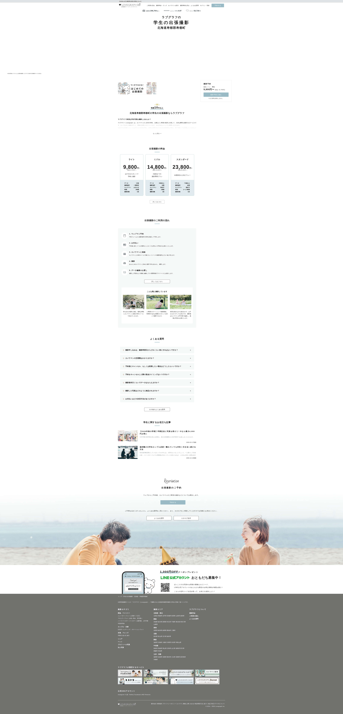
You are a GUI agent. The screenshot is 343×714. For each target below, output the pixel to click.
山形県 (178, 615)
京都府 (160, 642)
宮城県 (169, 615)
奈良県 (173, 642)
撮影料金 (192, 613)
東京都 (178, 621)
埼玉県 (169, 621)
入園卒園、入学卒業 (142, 621)
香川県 (182, 648)
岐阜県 (160, 630)
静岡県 (165, 630)
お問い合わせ (190, 703)
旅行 (128, 635)
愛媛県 (156, 651)
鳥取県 (156, 648)
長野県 (156, 630)
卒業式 (120, 635)
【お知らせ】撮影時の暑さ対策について (130, 1)
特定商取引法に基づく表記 (203, 703)
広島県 (169, 648)
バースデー (132, 621)
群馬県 (165, 621)
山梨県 (156, 624)
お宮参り (133, 615)
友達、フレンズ (123, 632)
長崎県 (165, 657)
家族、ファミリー (124, 613)
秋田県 (173, 615)
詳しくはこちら (157, 202)
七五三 (138, 615)
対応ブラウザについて (218, 703)
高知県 (160, 651)
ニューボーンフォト (124, 615)
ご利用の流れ (151, 5)
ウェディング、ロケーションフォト (133, 629)
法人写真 (121, 647)
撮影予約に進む (216, 94)
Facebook (137, 694)
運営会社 (153, 703)
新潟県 (156, 636)
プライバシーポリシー (169, 703)
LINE (142, 694)
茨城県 (156, 621)
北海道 (156, 615)
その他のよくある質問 (157, 409)
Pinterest (147, 694)
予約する (218, 5)
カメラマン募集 (181, 703)
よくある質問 (195, 5)
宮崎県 (178, 657)
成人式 (124, 635)
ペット (120, 641)
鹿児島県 (183, 657)
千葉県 (173, 621)
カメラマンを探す (173, 5)
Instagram (121, 694)
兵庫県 (169, 642)
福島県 (182, 615)
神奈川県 (183, 621)
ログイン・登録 (204, 5)
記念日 (120, 629)
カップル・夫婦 (123, 627)
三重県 (173, 630)
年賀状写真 (121, 623)
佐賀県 (160, 657)
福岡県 (156, 657)
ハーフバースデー (123, 621)
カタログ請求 (186, 518)
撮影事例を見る (184, 5)
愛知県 (169, 630)
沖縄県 (156, 659)
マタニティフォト (123, 618)
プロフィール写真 (124, 644)
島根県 (160, 648)
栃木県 (160, 621)
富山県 (160, 636)
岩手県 (165, 615)
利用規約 (159, 703)
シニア (120, 639)
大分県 (173, 657)
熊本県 (169, 657)
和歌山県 (178, 642)
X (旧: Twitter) (129, 694)
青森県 (160, 615)
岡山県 (165, 648)
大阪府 (165, 642)
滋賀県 (156, 642)
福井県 (169, 636)
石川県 (165, 636)
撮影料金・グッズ (161, 5)
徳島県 (178, 648)
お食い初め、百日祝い (135, 618)
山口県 (173, 648)
